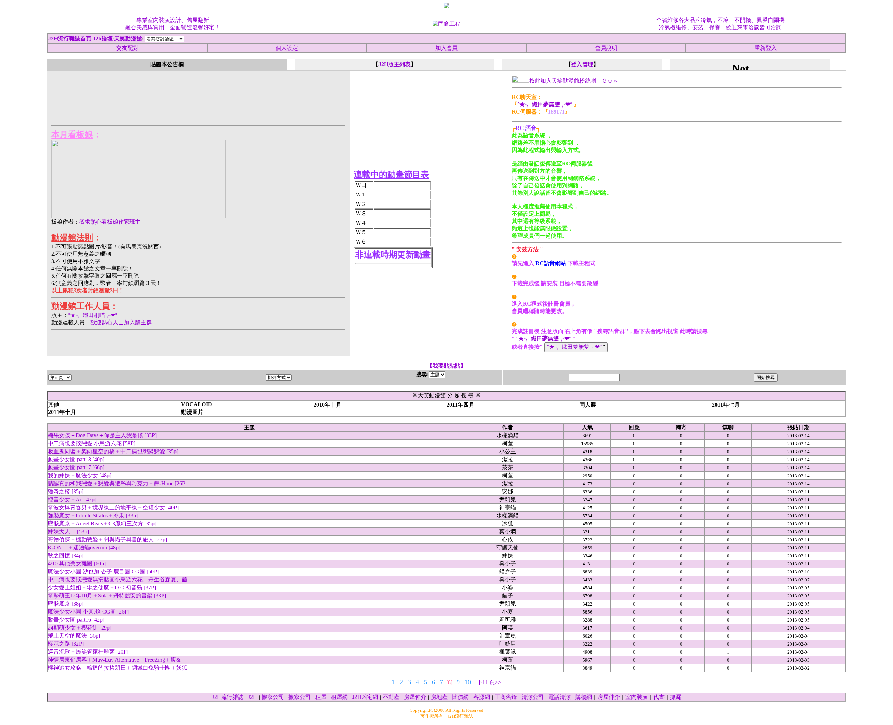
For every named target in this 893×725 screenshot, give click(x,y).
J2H (252, 697)
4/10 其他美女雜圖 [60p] (77, 563)
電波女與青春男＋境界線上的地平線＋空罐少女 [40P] (113, 507)
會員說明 (606, 48)
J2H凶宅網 (365, 697)
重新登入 (766, 48)
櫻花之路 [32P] (66, 644)
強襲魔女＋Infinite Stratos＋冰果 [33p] (93, 515)
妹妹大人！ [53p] (68, 531)
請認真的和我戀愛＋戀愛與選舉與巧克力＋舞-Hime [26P (116, 483)
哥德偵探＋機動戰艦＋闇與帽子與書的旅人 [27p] (107, 539)
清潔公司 (532, 697)
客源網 (481, 697)
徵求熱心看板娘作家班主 (110, 222)
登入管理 (582, 64)
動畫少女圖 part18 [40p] (76, 459)
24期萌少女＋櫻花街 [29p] (79, 628)
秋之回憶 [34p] (65, 555)
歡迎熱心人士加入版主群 (121, 322)
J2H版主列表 (394, 64)
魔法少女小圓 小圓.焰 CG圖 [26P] (88, 612)
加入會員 (446, 48)
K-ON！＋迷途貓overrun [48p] (84, 547)
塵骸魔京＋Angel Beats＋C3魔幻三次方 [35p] (102, 523)
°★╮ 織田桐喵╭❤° (92, 315)
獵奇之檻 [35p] (65, 491)
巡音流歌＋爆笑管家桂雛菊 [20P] (88, 652)
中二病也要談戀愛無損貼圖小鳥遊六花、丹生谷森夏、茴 (117, 580)
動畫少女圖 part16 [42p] (76, 620)
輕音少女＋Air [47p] (72, 499)
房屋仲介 (415, 697)
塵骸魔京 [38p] (65, 604)
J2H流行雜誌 (227, 697)
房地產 (439, 697)
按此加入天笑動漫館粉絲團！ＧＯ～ (573, 81)
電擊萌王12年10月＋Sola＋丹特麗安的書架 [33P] (107, 596)
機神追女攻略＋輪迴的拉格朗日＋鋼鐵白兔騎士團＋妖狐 (117, 668)
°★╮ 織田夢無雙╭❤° (544, 104)
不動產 (391, 697)
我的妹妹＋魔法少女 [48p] (79, 475)
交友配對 (127, 48)
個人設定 (287, 48)
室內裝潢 (636, 697)
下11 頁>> (489, 682)
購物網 (583, 697)
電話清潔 (559, 697)
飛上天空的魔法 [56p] (74, 636)
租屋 (321, 697)
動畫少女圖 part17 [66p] (76, 467)
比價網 (460, 697)
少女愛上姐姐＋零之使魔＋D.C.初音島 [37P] (102, 588)
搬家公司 (273, 697)
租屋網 (339, 697)
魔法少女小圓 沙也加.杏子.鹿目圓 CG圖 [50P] (103, 571)
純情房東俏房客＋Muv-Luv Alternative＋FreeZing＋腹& (114, 660)
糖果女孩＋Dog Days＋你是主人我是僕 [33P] (102, 435)
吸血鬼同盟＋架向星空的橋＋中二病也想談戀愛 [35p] (113, 451)
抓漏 (675, 697)
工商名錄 (506, 697)
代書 (659, 697)
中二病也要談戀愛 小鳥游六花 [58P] (91, 443)
